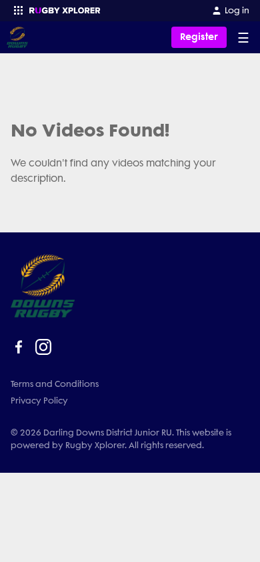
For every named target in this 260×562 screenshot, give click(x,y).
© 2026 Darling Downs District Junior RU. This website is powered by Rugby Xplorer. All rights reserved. (121, 438)
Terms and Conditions (55, 384)
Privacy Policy (39, 401)
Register (199, 37)
